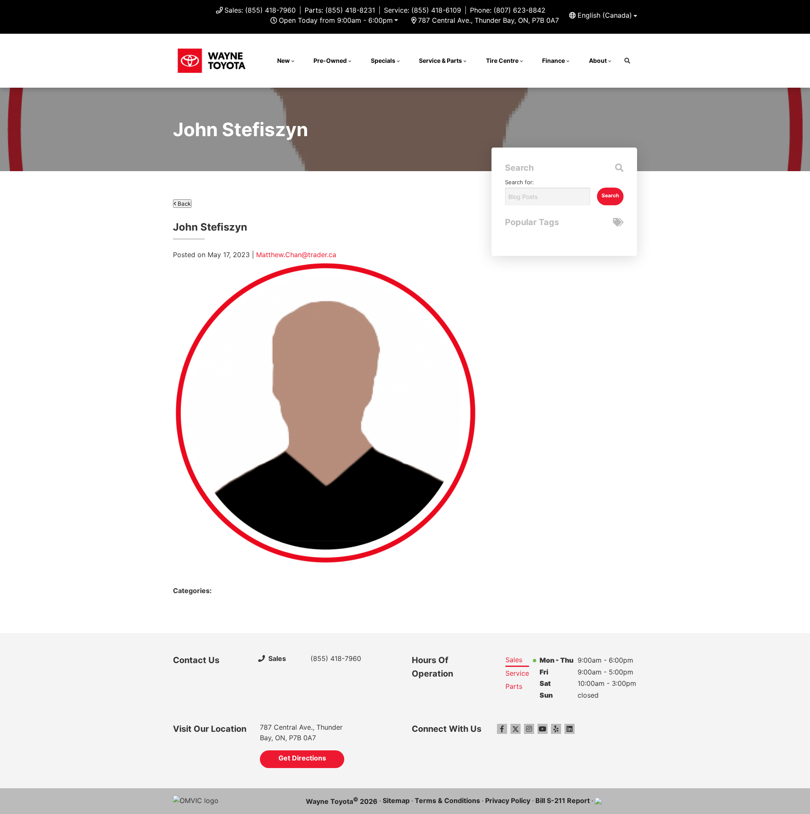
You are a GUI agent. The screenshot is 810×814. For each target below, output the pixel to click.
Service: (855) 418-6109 (422, 10)
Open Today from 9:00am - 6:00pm (336, 20)
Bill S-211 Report (562, 800)
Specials (383, 60)
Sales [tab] (513, 659)
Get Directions (302, 758)
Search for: (519, 182)
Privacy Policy (507, 800)
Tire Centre (502, 60)
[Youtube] (542, 729)
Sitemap (396, 800)
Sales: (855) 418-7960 (260, 10)
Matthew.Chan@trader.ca (296, 254)
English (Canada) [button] (605, 15)
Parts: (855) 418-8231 (340, 10)
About (598, 60)
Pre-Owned (330, 60)
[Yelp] (556, 729)
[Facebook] (502, 729)
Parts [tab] (513, 686)
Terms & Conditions (447, 800)
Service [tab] (517, 673)
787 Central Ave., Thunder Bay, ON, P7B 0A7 (488, 20)
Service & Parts (440, 60)
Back (183, 203)
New (283, 60)
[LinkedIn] (569, 729)
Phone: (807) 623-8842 (507, 10)
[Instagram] (529, 729)
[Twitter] (515, 729)
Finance (553, 60)
